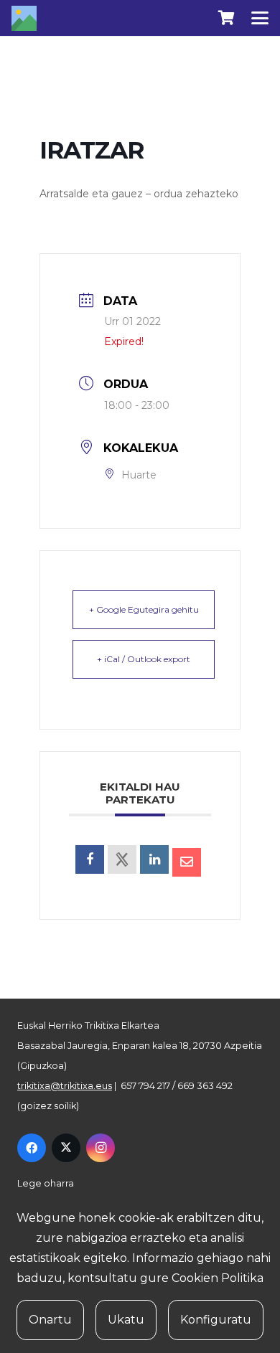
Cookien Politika (217, 1278)
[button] (260, 18)
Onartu (50, 1319)
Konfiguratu (215, 1319)
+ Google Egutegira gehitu (144, 609)
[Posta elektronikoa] (186, 862)
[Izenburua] (24, 18)
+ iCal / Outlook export (143, 659)
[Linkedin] (154, 859)
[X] (66, 1147)
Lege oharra (45, 1183)
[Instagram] (100, 1147)
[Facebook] (31, 1147)
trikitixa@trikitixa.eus (64, 1085)
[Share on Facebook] (89, 859)
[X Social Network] (122, 859)
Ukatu (126, 1319)
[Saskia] (226, 18)
